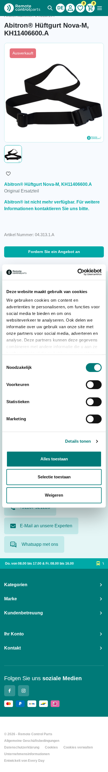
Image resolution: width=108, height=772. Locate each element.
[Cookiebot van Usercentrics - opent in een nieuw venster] (78, 272)
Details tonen (78, 441)
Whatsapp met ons (39, 544)
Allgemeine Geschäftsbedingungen (31, 741)
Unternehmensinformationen (27, 754)
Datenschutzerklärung (21, 747)
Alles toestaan (54, 459)
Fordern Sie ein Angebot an (54, 251)
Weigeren (54, 495)
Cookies (51, 747)
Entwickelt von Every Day (24, 761)
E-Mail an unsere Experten (46, 525)
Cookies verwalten (78, 747)
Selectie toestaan (54, 476)
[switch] (94, 384)
